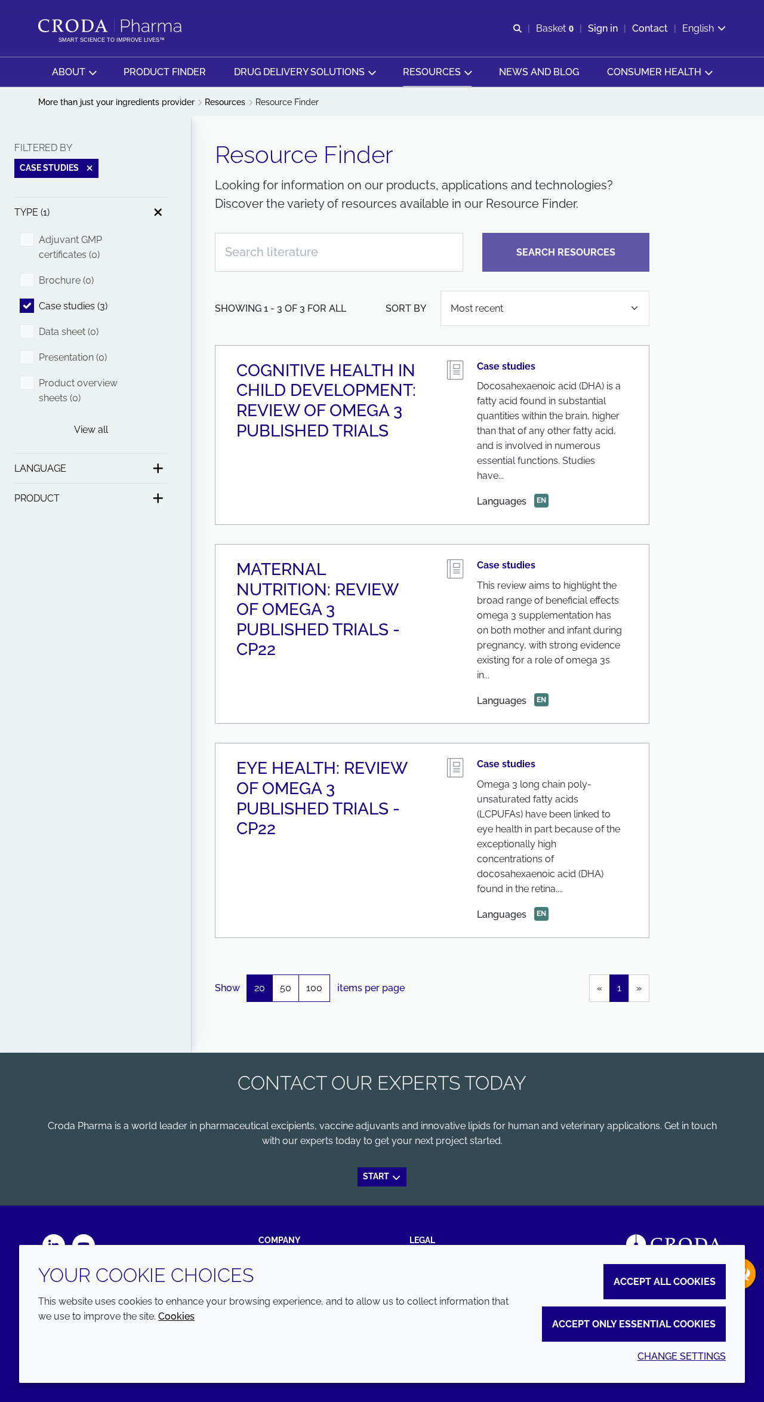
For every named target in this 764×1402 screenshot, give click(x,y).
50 (285, 988)
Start (377, 1176)
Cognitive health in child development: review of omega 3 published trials (326, 401)
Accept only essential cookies (634, 1324)
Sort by (406, 308)
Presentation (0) (73, 357)
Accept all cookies (665, 1281)
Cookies (176, 1316)
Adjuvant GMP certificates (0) (70, 247)
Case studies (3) (73, 306)
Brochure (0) (66, 280)
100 (314, 988)
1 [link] (619, 988)
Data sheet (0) (68, 331)
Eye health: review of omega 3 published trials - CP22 (321, 798)
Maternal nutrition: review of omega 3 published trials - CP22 (318, 609)
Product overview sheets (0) (78, 390)
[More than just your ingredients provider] (111, 26)
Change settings (681, 1356)
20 (259, 988)
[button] (74, 72)
